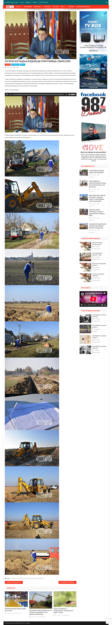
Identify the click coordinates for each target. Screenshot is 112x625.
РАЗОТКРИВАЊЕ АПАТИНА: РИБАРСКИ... (99, 347)
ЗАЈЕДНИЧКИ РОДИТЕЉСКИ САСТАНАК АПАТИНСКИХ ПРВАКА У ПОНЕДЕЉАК (97, 226)
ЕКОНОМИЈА (28, 6)
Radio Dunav (18, 613)
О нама (22, 2)
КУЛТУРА (55, 6)
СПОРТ (63, 6)
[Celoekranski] (105, 305)
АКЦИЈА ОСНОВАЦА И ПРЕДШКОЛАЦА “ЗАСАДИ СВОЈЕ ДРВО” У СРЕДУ (63, 610)
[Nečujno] (69, 94)
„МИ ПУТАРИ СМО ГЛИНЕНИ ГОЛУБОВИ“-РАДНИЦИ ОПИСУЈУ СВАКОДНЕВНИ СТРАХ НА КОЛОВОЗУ (97, 198)
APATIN (8, 64)
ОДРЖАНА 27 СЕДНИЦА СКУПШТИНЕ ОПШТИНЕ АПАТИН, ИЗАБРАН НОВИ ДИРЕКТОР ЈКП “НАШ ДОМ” (68, 582)
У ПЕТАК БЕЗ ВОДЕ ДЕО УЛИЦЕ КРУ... (98, 274)
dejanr (95, 331)
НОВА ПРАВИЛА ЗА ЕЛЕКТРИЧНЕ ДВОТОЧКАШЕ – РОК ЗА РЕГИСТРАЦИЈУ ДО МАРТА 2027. (98, 184)
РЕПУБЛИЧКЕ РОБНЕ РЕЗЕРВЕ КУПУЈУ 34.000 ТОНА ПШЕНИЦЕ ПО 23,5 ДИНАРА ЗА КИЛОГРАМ (40, 612)
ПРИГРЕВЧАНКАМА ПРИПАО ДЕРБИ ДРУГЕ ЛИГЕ (15, 609)
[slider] (73, 94)
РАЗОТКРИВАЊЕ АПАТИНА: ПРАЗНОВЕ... (99, 315)
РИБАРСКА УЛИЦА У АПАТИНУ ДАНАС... (97, 243)
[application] (40, 94)
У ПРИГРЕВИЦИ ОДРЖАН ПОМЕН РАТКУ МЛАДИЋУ (96, 171)
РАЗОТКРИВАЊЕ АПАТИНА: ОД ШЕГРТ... (99, 336)
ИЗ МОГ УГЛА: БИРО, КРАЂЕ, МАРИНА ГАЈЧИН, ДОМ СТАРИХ (15, 582)
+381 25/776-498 (43, 2)
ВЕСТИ (18, 6)
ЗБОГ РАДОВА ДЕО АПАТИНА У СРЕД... (97, 254)
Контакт (35, 2)
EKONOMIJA (15, 64)
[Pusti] (7, 94)
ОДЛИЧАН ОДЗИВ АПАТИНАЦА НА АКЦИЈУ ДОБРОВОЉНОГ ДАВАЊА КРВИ (97, 212)
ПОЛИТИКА (37, 6)
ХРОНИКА (71, 6)
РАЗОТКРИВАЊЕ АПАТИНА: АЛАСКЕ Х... (99, 326)
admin (16, 67)
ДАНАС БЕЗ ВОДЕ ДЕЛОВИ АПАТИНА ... (99, 264)
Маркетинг (28, 2)
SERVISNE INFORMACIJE (83, 6)
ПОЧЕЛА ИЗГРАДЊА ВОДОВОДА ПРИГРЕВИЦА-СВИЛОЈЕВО (28, 578)
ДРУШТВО (47, 6)
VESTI (22, 64)
